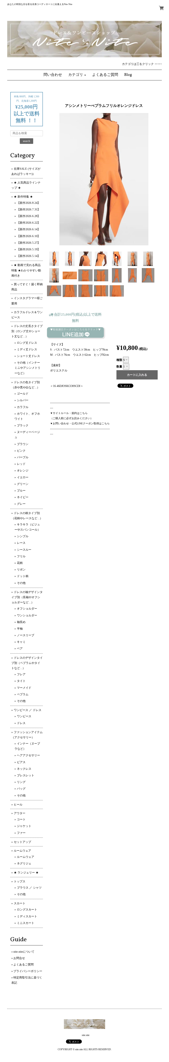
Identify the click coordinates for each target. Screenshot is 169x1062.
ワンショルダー (27, 615)
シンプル (22, 536)
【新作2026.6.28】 (28, 216)
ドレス (21, 723)
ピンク (21, 450)
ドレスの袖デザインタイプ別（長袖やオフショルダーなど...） (27, 597)
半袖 (20, 628)
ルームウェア (22, 850)
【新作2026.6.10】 (28, 236)
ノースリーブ (25, 635)
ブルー (21, 490)
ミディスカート (27, 916)
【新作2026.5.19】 (28, 249)
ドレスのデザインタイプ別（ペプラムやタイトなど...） (27, 663)
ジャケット (24, 826)
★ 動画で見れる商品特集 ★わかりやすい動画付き (26, 270)
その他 (21, 583)
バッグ (21, 788)
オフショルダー (27, 608)
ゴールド (22, 393)
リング (21, 782)
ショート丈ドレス (28, 356)
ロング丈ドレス (27, 342)
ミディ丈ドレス (27, 349)
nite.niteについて (23, 951)
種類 (119, 360)
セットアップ (22, 842)
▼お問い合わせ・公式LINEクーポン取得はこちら (80, 423)
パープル (22, 457)
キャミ (21, 641)
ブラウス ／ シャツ (29, 887)
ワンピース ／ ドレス (27, 710)
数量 (119, 366)
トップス (19, 881)
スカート (19, 903)
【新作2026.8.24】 (28, 202)
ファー (21, 832)
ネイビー (22, 497)
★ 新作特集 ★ (23, 196)
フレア (21, 674)
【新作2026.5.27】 (28, 242)
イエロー (22, 477)
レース (21, 542)
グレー (21, 503)
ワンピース (24, 716)
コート (21, 819)
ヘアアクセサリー (28, 755)
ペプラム (22, 694)
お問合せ (19, 958)
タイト (21, 681)
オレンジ (22, 470)
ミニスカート (25, 923)
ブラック (22, 425)
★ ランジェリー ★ (26, 872)
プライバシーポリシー (27, 971)
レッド (21, 463)
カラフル (22, 407)
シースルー (24, 549)
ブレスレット (25, 775)
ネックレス (24, 768)
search (26, 141)
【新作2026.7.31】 (28, 209)
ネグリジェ (24, 863)
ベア (20, 648)
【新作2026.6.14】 (28, 229)
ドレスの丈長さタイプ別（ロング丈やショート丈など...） (27, 331)
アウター (19, 813)
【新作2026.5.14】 (28, 256)
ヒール (18, 804)
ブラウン (22, 444)
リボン (21, 569)
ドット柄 (22, 576)
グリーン (22, 484)
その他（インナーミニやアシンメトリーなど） (27, 368)
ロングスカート (27, 909)
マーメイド (24, 687)
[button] (77, 75)
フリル (21, 556)
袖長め (21, 622)
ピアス (21, 762)
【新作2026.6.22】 (28, 222)
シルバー (22, 400)
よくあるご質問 (23, 964)
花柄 (20, 562)
